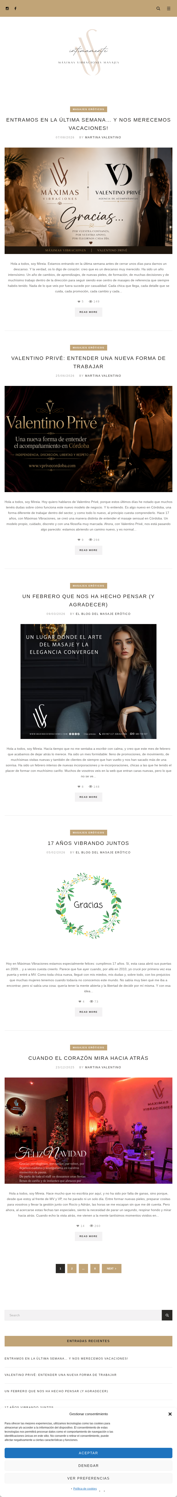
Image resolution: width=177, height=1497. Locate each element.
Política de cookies (85, 1488)
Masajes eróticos (88, 109)
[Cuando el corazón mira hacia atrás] (88, 1130)
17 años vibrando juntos (88, 843)
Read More (89, 312)
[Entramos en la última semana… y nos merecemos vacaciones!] (88, 200)
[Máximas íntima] (88, 52)
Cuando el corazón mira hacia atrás (88, 1058)
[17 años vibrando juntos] (88, 908)
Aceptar (88, 1453)
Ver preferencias (88, 1478)
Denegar (88, 1466)
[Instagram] (7, 8)
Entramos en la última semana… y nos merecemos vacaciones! (66, 1358)
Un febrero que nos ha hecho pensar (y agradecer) (56, 1391)
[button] (170, 1414)
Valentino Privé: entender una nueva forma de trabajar (61, 1375)
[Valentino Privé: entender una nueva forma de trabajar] (88, 438)
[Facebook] (15, 8)
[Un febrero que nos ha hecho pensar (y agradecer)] (88, 681)
